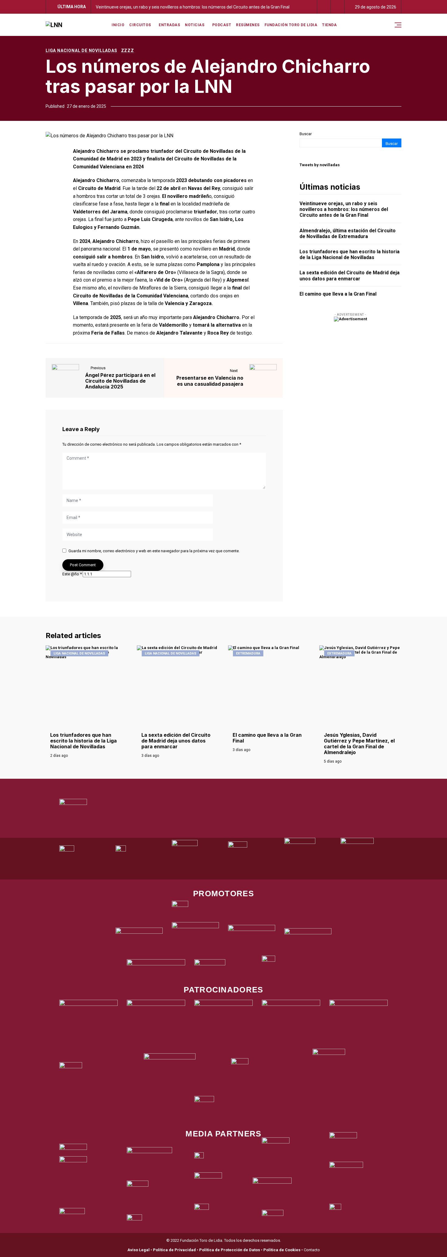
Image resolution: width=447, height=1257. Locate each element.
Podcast (221, 25)
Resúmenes (248, 25)
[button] (324, 7)
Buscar (306, 134)
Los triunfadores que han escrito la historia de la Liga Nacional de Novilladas (350, 254)
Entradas (169, 25)
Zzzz (127, 50)
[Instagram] (227, 781)
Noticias (194, 25)
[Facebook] (211, 781)
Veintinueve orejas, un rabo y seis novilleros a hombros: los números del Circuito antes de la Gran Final (192, 7)
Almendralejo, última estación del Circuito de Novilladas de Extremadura (348, 233)
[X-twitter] (219, 781)
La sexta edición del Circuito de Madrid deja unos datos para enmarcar (350, 275)
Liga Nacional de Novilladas (81, 50)
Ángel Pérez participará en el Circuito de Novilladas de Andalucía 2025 (120, 381)
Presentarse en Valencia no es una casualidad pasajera (209, 381)
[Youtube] (235, 781)
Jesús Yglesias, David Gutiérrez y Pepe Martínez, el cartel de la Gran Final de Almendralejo (359, 744)
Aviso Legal (138, 1250)
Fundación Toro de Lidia (291, 25)
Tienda (329, 25)
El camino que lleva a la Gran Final (338, 294)
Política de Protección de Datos (229, 1250)
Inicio (118, 25)
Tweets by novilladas (320, 165)
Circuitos (140, 25)
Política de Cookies (281, 1250)
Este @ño (72, 574)
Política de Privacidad (174, 1250)
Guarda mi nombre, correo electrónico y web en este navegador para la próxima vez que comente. (154, 551)
